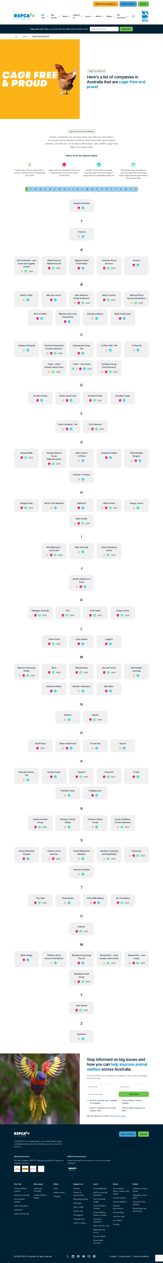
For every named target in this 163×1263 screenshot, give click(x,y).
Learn (25, 36)
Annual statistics (120, 1202)
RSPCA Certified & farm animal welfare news (103, 1109)
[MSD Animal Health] (33, 1169)
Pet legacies (78, 1215)
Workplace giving (80, 1199)
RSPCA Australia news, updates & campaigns (103, 1101)
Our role (17, 1184)
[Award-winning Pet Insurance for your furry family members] (73, 1169)
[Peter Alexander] (41, 1169)
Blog (55, 1188)
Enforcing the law (21, 1214)
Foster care (78, 1211)
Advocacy (18, 1210)
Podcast (57, 1196)
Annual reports (119, 1198)
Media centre (59, 1192)
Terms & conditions (141, 1256)
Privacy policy (125, 1256)
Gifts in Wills (78, 1207)
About (115, 1184)
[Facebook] (78, 1256)
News (56, 1184)
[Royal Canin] (17, 1169)
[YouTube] (83, 1256)
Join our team (119, 1216)
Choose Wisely (99, 1236)
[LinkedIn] (73, 1256)
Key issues (38, 1184)
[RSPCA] (24, 16)
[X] (67, 1256)
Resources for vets (101, 1226)
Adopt (135, 1184)
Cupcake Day (79, 1219)
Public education (21, 1206)
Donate (76, 1188)
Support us (78, 1184)
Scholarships (118, 1212)
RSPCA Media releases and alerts (133, 1109)
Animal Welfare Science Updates (132, 1101)
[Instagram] (89, 1256)
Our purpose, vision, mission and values (121, 1191)
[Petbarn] (25, 1169)
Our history (117, 1220)
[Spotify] (94, 1256)
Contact (116, 1224)
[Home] (16, 36)
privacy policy (120, 1116)
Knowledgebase (99, 1188)
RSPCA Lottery (79, 1223)
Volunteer (77, 1203)
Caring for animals (21, 1195)
